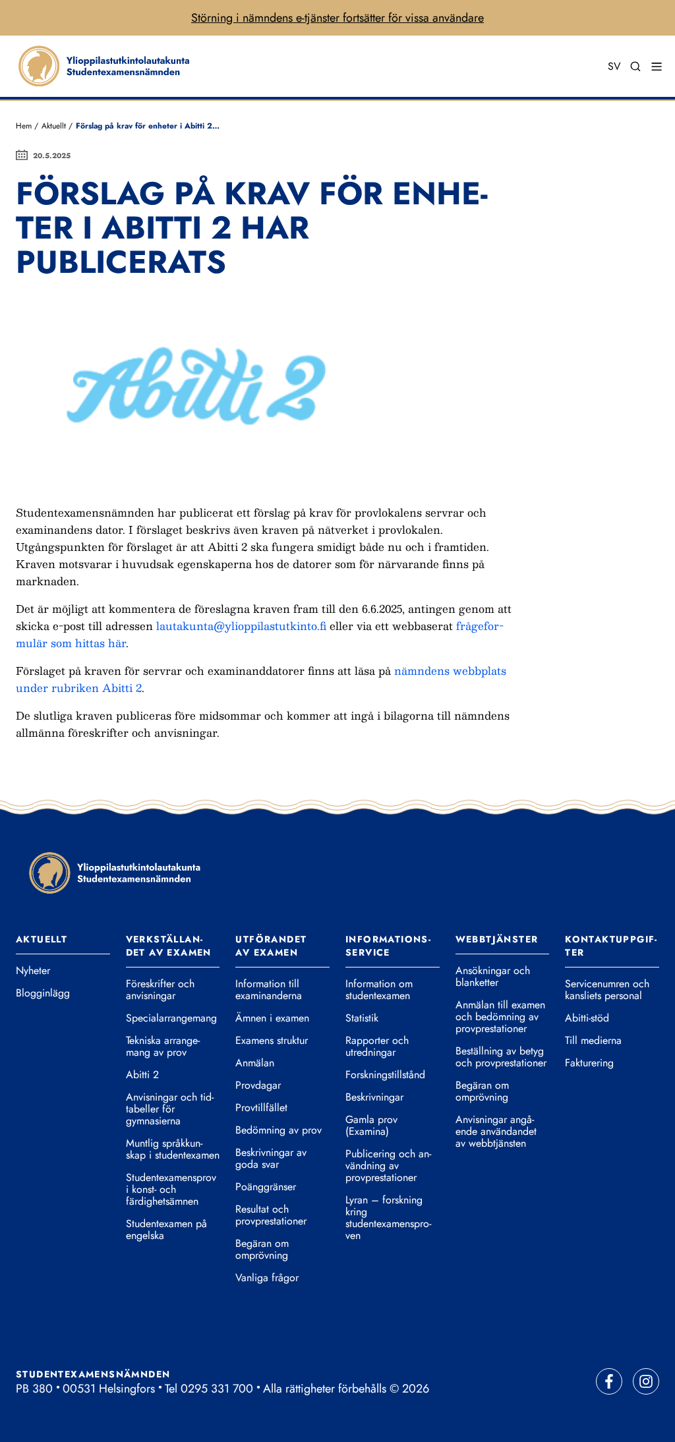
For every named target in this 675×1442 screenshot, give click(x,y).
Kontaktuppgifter (611, 946)
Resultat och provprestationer (271, 1215)
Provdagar (258, 1085)
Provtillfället (261, 1108)
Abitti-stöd (587, 1018)
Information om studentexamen (379, 990)
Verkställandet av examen (169, 946)
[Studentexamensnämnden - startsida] (115, 872)
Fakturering (589, 1063)
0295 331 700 (217, 1388)
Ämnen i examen (272, 1018)
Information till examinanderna (268, 990)
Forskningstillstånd (385, 1075)
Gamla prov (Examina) (371, 1126)
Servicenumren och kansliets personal (607, 990)
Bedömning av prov (278, 1130)
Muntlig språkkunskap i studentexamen (173, 1149)
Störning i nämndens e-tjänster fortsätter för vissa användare (337, 17)
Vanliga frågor (267, 1278)
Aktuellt (54, 126)
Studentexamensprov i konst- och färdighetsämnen (171, 1189)
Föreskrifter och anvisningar (160, 990)
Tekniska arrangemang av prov (163, 1046)
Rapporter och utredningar (377, 1046)
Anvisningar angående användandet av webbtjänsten (496, 1131)
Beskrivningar (374, 1097)
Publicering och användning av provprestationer (388, 1166)
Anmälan (254, 1063)
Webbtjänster (497, 939)
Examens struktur (271, 1041)
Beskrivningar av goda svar (271, 1158)
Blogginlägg (43, 993)
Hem (24, 126)
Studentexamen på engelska (166, 1230)
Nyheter (33, 971)
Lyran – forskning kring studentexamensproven (388, 1218)
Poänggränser (265, 1187)
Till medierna (593, 1041)
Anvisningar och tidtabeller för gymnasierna (170, 1109)
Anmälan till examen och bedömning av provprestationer (500, 1017)
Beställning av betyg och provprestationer (500, 1057)
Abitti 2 (142, 1075)
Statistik (361, 1018)
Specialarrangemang (171, 1018)
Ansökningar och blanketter (492, 977)
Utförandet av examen (271, 946)
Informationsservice (387, 946)
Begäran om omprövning (262, 1249)
